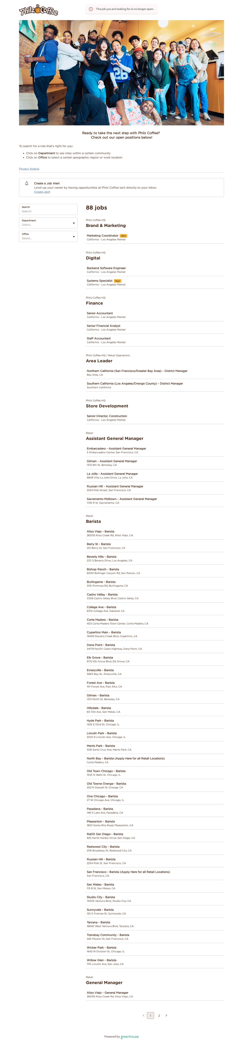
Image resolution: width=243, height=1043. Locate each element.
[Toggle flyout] (74, 223)
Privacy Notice (29, 168)
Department (29, 220)
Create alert (42, 192)
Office (25, 233)
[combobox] (22, 225)
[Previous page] (143, 1015)
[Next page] (166, 1015)
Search (26, 206)
